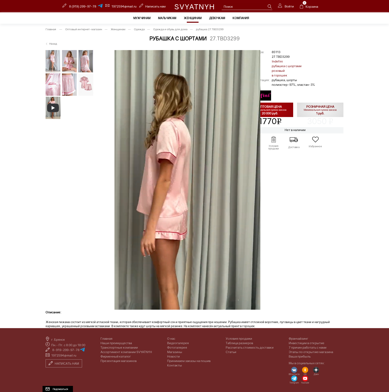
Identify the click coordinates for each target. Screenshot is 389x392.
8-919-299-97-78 (66, 350)
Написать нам (155, 6)
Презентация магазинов (118, 361)
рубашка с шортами (286, 66)
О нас (171, 338)
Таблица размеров (239, 343)
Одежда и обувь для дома (170, 29)
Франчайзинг (298, 338)
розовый (278, 70)
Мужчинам (142, 18)
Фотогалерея (177, 347)
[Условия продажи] (273, 139)
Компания (241, 18)
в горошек (279, 75)
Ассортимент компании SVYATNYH (126, 352)
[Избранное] (315, 139)
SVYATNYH (194, 6)
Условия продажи (239, 338)
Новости (173, 356)
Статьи (231, 352)
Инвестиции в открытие (306, 343)
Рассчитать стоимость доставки (250, 347)
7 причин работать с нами (307, 347)
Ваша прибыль (300, 356)
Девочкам (217, 18)
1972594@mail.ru (124, 6)
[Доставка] (294, 139)
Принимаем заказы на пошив (189, 361)
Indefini (277, 61)
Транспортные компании (119, 347)
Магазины (174, 352)
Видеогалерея (178, 343)
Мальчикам (167, 18)
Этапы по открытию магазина (311, 352)
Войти (289, 6)
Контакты (174, 365)
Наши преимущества (116, 343)
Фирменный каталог (115, 356)
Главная (51, 29)
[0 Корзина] (301, 7)
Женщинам (193, 18)
